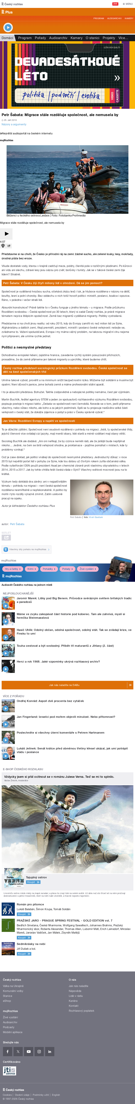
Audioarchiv (114, 18)
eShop (7, 1000)
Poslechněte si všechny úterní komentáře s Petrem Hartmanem (61, 732)
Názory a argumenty (14, 124)
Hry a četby (11, 569)
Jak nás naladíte (78, 986)
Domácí (7, 38)
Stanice (7, 996)
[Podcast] (3, 246)
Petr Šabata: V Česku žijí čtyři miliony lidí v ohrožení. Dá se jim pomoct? (53, 283)
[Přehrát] (6, 234)
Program (99, 18)
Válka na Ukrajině (13, 986)
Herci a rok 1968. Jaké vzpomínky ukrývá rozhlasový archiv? (58, 661)
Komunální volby (13, 991)
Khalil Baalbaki (96, 517)
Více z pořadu (13, 696)
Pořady (40, 38)
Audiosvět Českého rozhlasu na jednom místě (27, 585)
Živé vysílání (87, 569)
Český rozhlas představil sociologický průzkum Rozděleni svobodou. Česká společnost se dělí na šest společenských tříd (65, 369)
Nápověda (75, 991)
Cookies (7, 1095)
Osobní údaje (22, 1095)
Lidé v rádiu (76, 996)
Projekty (109, 38)
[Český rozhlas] (12, 4)
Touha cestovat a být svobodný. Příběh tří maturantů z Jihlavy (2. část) (65, 645)
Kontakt (73, 1005)
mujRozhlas (8, 560)
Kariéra (73, 1000)
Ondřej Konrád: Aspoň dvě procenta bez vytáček (50, 701)
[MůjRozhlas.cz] (6, 140)
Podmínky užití (41, 1095)
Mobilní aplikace (13, 1032)
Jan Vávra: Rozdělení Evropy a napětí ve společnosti (39, 421)
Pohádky (48, 569)
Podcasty (8, 1027)
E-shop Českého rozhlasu (23, 769)
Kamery (129, 18)
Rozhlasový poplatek (81, 1010)
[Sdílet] (9, 246)
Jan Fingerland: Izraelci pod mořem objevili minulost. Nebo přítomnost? (66, 716)
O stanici (92, 38)
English (56, 1095)
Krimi (30, 569)
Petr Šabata (17, 524)
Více (123, 38)
